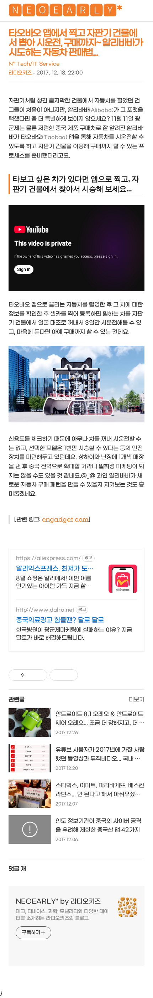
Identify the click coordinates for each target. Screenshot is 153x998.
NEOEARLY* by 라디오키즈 (58, 901)
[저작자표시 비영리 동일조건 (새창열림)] (87, 675)
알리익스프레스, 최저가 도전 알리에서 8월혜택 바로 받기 (55, 569)
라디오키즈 (20, 73)
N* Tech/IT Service (34, 64)
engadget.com (65, 519)
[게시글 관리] (39, 675)
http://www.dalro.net (45, 610)
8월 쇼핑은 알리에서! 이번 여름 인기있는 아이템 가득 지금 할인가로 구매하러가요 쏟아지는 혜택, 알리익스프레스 (53, 582)
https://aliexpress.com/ (48, 558)
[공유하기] (30, 675)
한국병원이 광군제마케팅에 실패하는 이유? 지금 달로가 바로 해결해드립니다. (74, 634)
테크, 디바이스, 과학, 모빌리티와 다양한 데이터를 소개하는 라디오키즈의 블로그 (62, 915)
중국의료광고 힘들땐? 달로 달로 (60, 620)
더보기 (136, 699)
